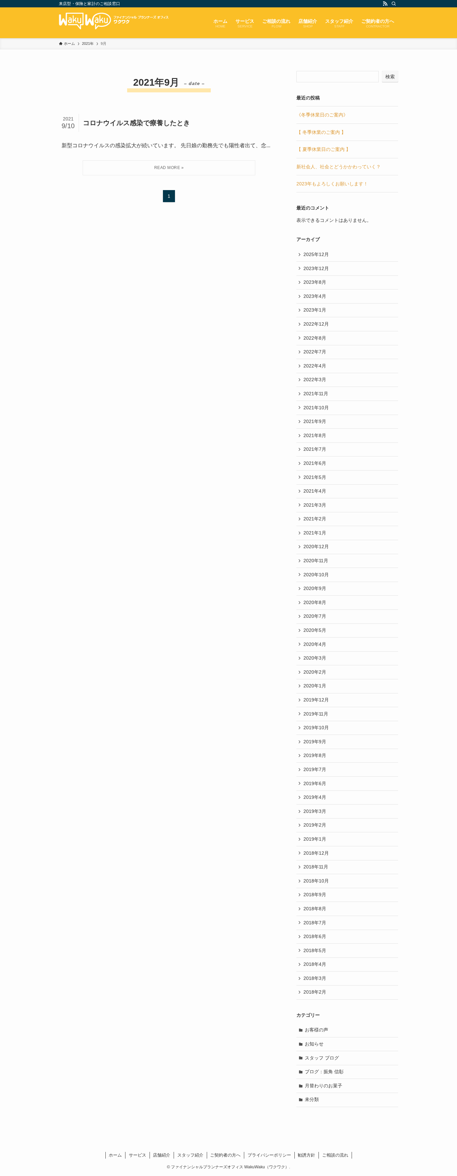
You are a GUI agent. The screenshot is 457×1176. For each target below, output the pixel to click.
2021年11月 (315, 393)
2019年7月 (314, 769)
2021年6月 (314, 463)
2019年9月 (314, 741)
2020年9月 (314, 588)
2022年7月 (314, 351)
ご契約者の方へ (225, 1155)
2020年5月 (314, 630)
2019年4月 (314, 797)
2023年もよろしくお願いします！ (332, 183)
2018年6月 (314, 936)
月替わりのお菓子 (323, 1085)
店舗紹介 (161, 1155)
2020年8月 (314, 602)
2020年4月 (314, 644)
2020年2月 (314, 672)
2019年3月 (314, 811)
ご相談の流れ (335, 1155)
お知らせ (314, 1043)
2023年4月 (314, 296)
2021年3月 (314, 505)
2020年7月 (314, 616)
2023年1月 (314, 310)
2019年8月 (314, 755)
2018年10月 (316, 881)
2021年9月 (314, 421)
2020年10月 (316, 574)
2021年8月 (314, 435)
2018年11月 (315, 866)
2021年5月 (314, 477)
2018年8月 (314, 908)
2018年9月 (314, 894)
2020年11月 (315, 560)
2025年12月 (316, 254)
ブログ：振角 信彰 (324, 1071)
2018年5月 (314, 950)
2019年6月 (314, 783)
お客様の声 (316, 1029)
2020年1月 (314, 685)
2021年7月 (314, 449)
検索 (390, 76)
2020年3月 (314, 658)
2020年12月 (316, 546)
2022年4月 (314, 365)
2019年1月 (314, 839)
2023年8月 (314, 282)
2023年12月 (316, 268)
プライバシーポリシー (269, 1155)
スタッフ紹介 (190, 1155)
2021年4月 (314, 491)
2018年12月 (316, 853)
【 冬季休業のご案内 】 (321, 132)
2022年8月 (314, 338)
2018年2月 (314, 992)
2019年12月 (316, 699)
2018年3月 (314, 978)
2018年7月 (314, 922)
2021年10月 (316, 407)
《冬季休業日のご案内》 (322, 114)
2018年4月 (314, 964)
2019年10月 (316, 727)
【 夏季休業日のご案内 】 (323, 149)
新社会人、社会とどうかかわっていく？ (338, 166)
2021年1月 (314, 532)
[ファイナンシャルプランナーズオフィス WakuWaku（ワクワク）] (126, 23)
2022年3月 (314, 379)
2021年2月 (314, 518)
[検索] (393, 3)
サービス (137, 1155)
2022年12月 (316, 324)
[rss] (385, 3)
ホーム (115, 1155)
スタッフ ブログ (322, 1058)
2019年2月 (314, 825)
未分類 (312, 1099)
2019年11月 (315, 714)
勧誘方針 (306, 1155)
